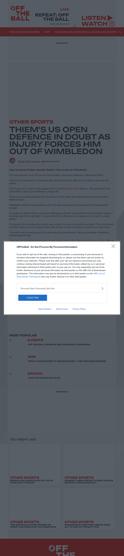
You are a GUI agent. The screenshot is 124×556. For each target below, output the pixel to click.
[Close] (114, 247)
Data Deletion (44, 309)
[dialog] (62, 278)
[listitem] (62, 288)
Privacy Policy (79, 309)
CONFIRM (33, 298)
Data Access (62, 309)
